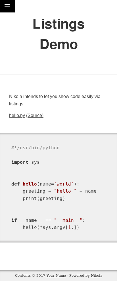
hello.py (17, 115)
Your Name (56, 276)
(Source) (34, 115)
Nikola (96, 276)
